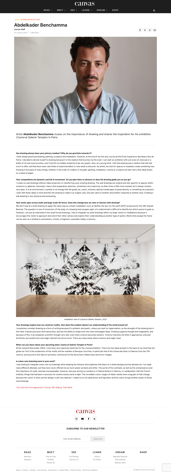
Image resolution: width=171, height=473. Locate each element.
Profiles (51, 459)
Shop (115, 10)
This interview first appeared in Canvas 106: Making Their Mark (44, 387)
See (72, 10)
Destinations (120, 459)
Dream (101, 10)
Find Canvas (42, 470)
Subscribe (97, 439)
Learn (86, 10)
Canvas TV (73, 459)
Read (47, 10)
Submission (52, 470)
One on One (51, 456)
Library (97, 456)
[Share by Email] (155, 30)
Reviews (27, 456)
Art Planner (74, 456)
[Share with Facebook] (140, 30)
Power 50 (51, 463)
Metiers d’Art (120, 463)
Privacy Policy (75, 470)
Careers (33, 470)
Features (27, 459)
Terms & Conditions (90, 470)
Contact (25, 470)
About (18, 470)
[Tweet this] (145, 30)
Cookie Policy (63, 470)
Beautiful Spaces (120, 456)
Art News (97, 459)
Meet (60, 10)
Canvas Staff (19, 29)
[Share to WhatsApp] (150, 30)
